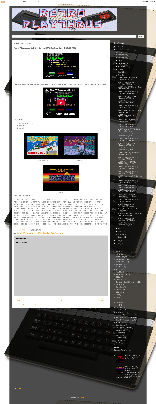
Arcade (118, 254)
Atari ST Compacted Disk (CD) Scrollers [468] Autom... (128, 186)
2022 (118, 46)
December (121, 55)
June (120, 72)
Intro (117, 305)
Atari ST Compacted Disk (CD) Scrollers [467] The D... (128, 191)
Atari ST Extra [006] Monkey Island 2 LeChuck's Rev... (130, 88)
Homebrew (119, 302)
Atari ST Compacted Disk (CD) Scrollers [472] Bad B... (128, 158)
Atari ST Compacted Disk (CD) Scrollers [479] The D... (128, 102)
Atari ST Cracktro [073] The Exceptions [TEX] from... (127, 144)
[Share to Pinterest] (39, 230)
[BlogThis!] (33, 230)
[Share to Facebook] (37, 230)
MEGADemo (120, 310)
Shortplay (119, 330)
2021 (118, 49)
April (120, 228)
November (121, 58)
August (120, 66)
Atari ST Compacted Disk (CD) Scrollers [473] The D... (128, 149)
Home (61, 300)
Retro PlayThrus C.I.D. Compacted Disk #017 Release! (129, 214)
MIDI (117, 312)
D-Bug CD (119, 292)
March (120, 231)
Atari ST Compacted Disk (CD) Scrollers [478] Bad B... (128, 106)
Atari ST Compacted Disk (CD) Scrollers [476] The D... (128, 125)
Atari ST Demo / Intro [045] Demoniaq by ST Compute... (128, 195)
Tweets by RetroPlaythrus (122, 350)
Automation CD (121, 274)
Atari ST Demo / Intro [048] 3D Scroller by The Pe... (128, 78)
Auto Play (119, 272)
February (121, 234)
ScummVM (119, 322)
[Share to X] (35, 230)
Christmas (119, 279)
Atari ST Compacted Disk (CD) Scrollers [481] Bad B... (128, 83)
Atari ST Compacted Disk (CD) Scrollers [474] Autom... (128, 139)
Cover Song (120, 287)
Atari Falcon (120, 264)
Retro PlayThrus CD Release (125, 317)
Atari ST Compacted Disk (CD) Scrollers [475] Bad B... (128, 135)
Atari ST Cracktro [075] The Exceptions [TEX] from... (127, 97)
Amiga (118, 252)
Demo (118, 295)
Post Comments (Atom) (31, 305)
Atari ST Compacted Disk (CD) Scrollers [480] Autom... (128, 92)
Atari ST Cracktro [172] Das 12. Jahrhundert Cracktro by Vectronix (132, 357)
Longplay (119, 307)
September (122, 63)
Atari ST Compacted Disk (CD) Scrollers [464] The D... (128, 219)
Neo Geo (119, 315)
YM (117, 343)
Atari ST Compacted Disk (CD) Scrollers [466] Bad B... (128, 200)
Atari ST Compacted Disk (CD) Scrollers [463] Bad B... (128, 224)
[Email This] (31, 230)
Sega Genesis (120, 325)
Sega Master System (123, 328)
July (119, 69)
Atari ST (22, 233)
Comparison (120, 284)
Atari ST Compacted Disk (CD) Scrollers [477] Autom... (128, 116)
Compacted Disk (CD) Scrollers (35, 233)
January (121, 237)
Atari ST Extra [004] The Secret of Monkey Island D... (129, 153)
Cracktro (118, 289)
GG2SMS (119, 300)
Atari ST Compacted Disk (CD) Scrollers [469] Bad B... (128, 181)
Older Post (103, 300)
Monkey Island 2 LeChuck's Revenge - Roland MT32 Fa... (130, 210)
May (120, 75)
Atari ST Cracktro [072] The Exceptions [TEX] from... (127, 163)
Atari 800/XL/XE (121, 262)
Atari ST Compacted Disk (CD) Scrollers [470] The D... (128, 172)
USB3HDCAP (120, 338)
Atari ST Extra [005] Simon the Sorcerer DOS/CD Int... (128, 120)
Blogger (81, 397)
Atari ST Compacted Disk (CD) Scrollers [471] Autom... (128, 167)
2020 (118, 52)
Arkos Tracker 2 (121, 259)
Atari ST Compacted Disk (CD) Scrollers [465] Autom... (128, 205)
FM (117, 297)
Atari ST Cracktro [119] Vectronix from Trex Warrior (132, 368)
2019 (118, 241)
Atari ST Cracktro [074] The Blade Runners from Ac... (129, 130)
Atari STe (119, 269)
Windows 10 (120, 340)
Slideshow (119, 333)
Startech (118, 335)
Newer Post (19, 300)
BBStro (118, 277)
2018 (118, 244)
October (121, 60)
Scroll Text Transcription (55, 233)
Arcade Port (120, 257)
